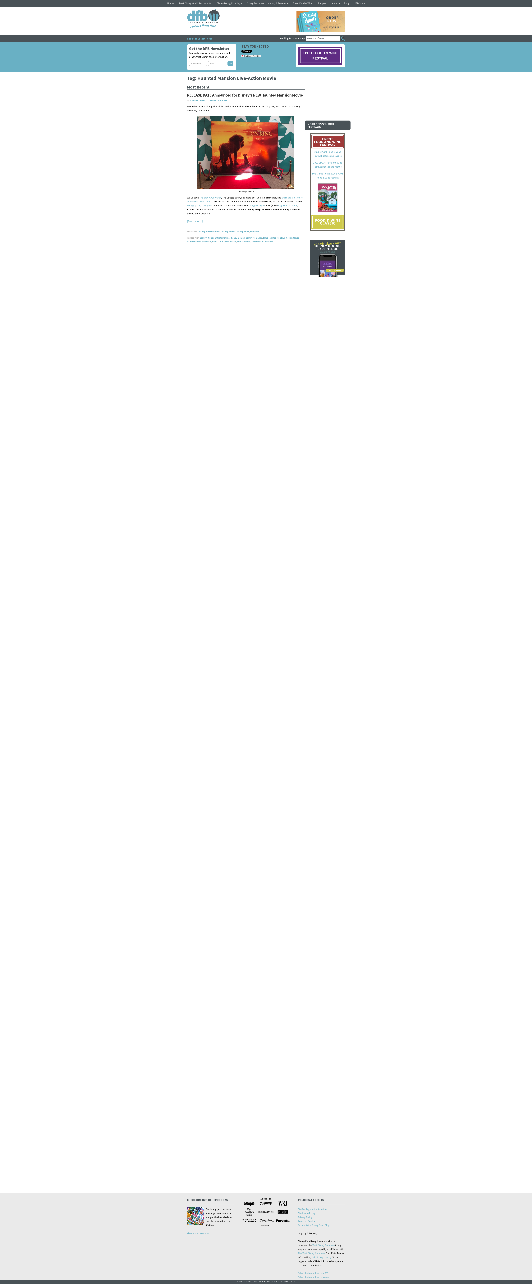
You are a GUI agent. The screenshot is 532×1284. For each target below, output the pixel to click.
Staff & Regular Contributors (312, 1209)
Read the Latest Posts (199, 38)
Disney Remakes (254, 237)
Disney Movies (229, 231)
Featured (254, 231)
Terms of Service (306, 1221)
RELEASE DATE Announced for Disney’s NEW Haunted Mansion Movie (245, 95)
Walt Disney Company (323, 1245)
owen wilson (230, 241)
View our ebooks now (198, 1233)
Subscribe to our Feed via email (314, 1277)
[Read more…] (195, 221)
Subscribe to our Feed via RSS (313, 1273)
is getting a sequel (287, 205)
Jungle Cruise (256, 205)
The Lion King (206, 197)
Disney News (243, 231)
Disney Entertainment (210, 231)
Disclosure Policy (306, 1213)
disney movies (238, 237)
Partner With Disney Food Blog (314, 1225)
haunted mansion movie (199, 241)
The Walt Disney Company (311, 1253)
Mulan (218, 197)
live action (217, 241)
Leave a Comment (218, 100)
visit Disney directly (321, 1257)
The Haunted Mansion (262, 241)
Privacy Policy (305, 1217)
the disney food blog (198, 10)
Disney (203, 237)
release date (243, 241)
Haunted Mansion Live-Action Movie (281, 237)
